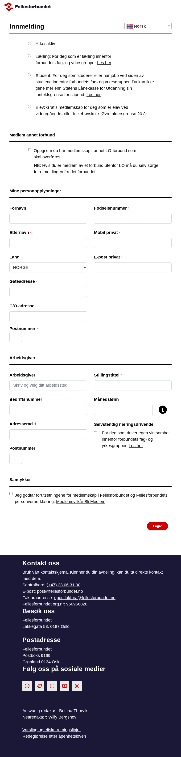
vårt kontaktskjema (50, 572)
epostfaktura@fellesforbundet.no (84, 597)
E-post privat (108, 257)
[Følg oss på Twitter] (39, 685)
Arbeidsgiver (22, 375)
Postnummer (22, 448)
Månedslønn (106, 399)
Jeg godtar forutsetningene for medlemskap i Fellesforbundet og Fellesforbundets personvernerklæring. (91, 498)
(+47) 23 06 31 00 (63, 585)
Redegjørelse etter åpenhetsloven (54, 736)
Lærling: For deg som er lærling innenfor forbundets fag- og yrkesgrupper (73, 59)
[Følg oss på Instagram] (77, 685)
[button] (157, 526)
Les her (104, 62)
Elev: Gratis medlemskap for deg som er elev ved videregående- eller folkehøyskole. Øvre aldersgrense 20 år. (92, 110)
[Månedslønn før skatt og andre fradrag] (160, 410)
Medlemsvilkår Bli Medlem (80, 501)
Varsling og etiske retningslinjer (51, 729)
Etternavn (20, 232)
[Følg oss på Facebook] (27, 685)
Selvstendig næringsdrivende (123, 424)
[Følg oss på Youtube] (64, 685)
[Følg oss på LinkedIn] (52, 685)
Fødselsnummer (111, 208)
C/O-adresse (21, 306)
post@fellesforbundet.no (60, 591)
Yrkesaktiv (45, 43)
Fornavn (19, 208)
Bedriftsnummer (25, 399)
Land (14, 257)
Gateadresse (23, 281)
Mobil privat (107, 232)
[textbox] (148, 26)
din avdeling (103, 572)
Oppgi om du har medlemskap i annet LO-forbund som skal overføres (85, 153)
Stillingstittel (108, 375)
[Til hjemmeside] (90, 6)
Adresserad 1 (22, 424)
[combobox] (148, 26)
